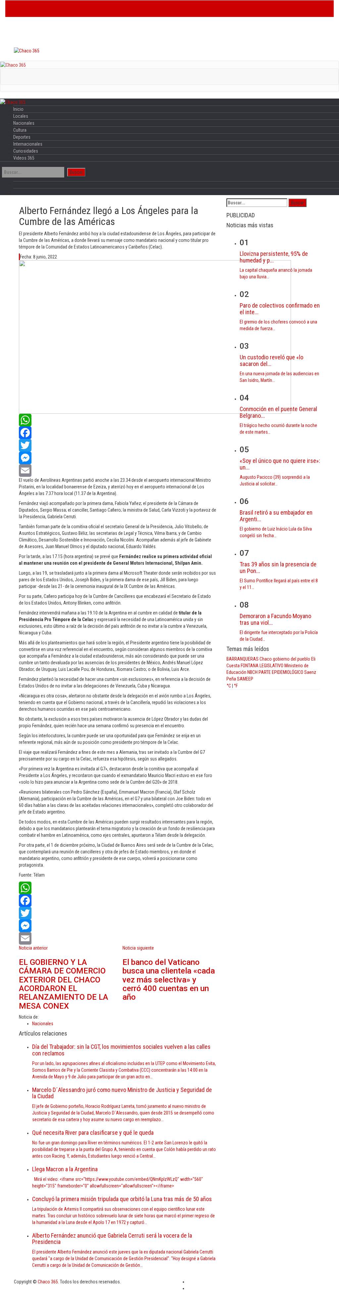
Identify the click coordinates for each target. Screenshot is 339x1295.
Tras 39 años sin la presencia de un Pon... (278, 567)
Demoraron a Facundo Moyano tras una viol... (275, 619)
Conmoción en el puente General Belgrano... (278, 412)
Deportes (136, 8)
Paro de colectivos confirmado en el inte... (280, 309)
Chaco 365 (48, 1281)
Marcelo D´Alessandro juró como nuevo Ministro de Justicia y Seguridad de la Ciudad (122, 1093)
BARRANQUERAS (242, 659)
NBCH (252, 672)
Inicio (34, 8)
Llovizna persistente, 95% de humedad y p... (274, 257)
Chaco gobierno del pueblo (285, 659)
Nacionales (84, 8)
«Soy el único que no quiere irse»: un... (280, 464)
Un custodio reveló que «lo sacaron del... (271, 360)
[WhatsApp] (118, 420)
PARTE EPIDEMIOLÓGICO (281, 672)
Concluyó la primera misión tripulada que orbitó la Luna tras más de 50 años (122, 1198)
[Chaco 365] (26, 50)
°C (229, 685)
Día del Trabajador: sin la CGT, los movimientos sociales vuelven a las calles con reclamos (121, 1050)
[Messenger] (118, 458)
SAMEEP (245, 679)
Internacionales (169, 8)
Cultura (111, 8)
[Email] (118, 470)
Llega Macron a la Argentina (65, 1169)
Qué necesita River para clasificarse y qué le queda (93, 1132)
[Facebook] (118, 432)
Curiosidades (206, 8)
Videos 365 (239, 8)
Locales (56, 8)
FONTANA (250, 665)
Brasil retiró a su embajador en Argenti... (276, 516)
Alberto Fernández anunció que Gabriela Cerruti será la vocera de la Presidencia (112, 1239)
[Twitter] (118, 445)
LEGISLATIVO (271, 665)
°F (236, 685)
